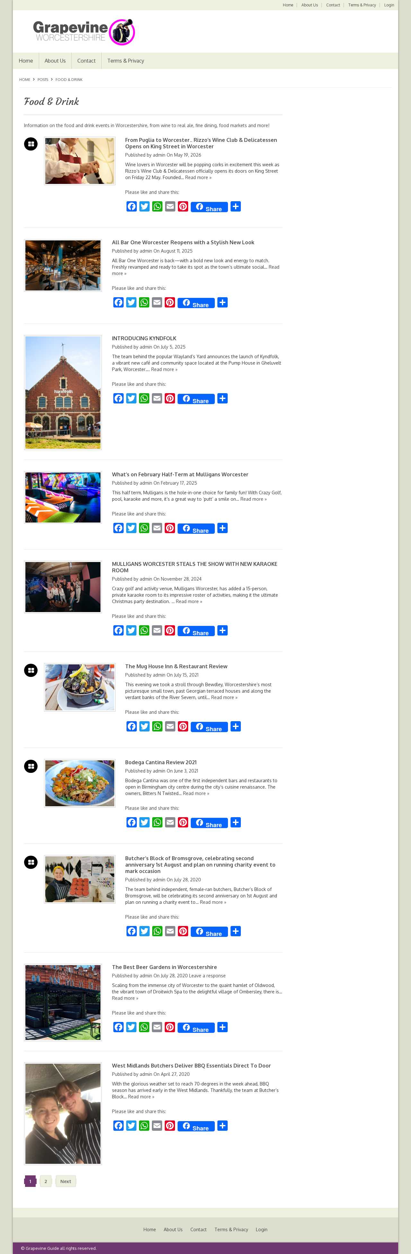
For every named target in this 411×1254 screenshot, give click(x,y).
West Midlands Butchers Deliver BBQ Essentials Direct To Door (191, 1065)
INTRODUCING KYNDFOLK (144, 338)
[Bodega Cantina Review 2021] (80, 783)
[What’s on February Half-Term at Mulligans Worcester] (63, 497)
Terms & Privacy (362, 5)
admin (159, 155)
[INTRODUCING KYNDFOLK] (63, 392)
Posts (43, 79)
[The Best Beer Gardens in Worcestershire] (63, 1003)
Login (389, 5)
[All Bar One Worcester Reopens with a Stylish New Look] (63, 265)
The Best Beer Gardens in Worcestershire (164, 967)
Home (288, 5)
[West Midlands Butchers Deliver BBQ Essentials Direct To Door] (63, 1113)
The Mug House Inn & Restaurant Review (176, 666)
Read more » (198, 177)
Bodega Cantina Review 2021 (161, 762)
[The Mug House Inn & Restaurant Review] (80, 687)
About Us (310, 5)
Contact (333, 5)
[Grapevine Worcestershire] (77, 32)
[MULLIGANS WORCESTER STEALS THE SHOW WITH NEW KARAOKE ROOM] (63, 587)
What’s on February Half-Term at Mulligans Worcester (180, 474)
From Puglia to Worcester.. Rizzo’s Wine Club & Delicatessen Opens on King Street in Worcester (201, 143)
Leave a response (207, 975)
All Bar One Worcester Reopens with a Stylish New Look (183, 242)
